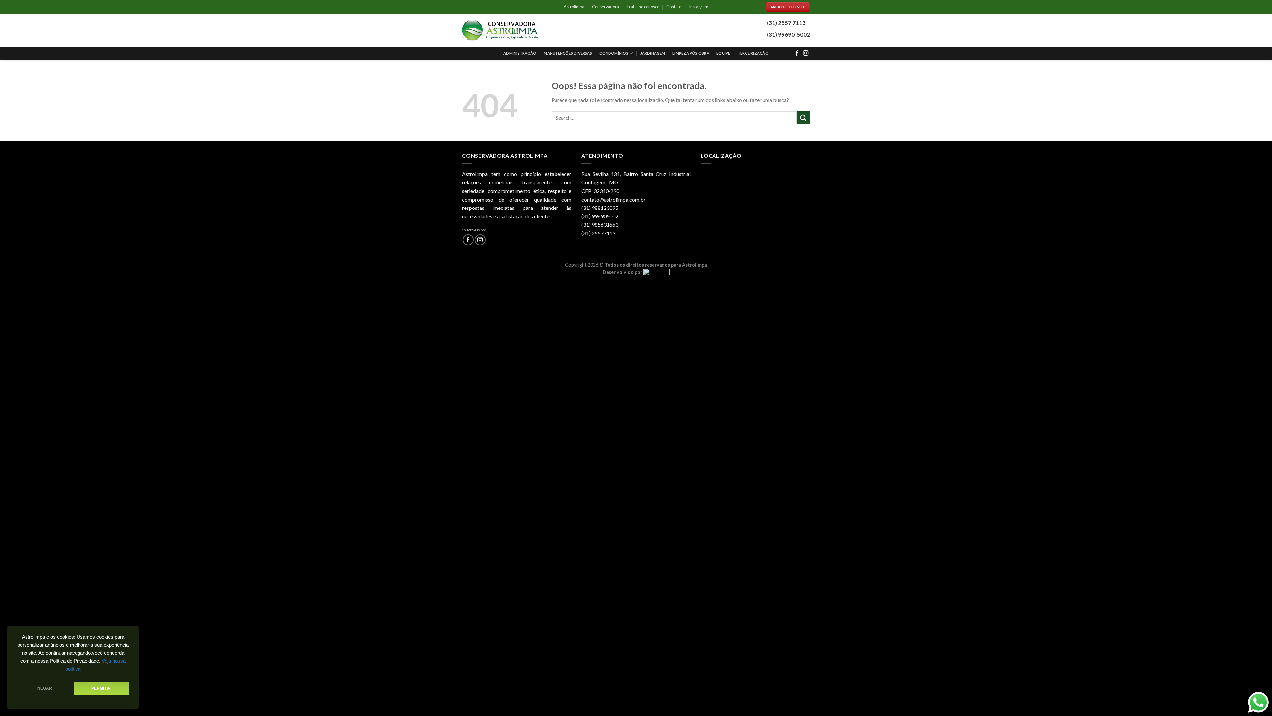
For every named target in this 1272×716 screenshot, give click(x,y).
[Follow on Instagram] (805, 53)
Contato (673, 6)
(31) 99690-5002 (788, 34)
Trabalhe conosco (642, 6)
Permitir (101, 688)
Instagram (698, 6)
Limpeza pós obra (690, 53)
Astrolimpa (574, 6)
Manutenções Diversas (568, 53)
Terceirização (753, 53)
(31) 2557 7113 (786, 22)
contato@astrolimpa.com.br (613, 199)
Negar (44, 688)
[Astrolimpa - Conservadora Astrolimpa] (500, 30)
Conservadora (605, 6)
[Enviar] (803, 117)
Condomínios (613, 53)
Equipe (723, 53)
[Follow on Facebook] (797, 53)
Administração (520, 53)
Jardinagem (652, 53)
